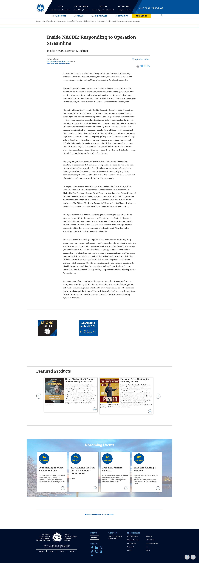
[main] (99, 264)
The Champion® (59, 21)
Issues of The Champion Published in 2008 (81, 21)
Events (129, 550)
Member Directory (133, 540)
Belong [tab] (103, 8)
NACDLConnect (132, 536)
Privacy (51, 551)
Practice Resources (152, 543)
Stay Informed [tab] (81, 8)
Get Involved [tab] (124, 8)
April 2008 (100, 21)
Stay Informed (47, 21)
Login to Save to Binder (142, 59)
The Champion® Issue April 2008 (58, 61)
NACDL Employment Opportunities (115, 537)
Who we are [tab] (157, 8)
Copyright (41, 551)
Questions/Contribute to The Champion (99, 514)
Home (38, 21)
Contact (72, 551)
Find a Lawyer (101, 16)
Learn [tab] (60, 8)
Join (147, 547)
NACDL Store (60, 16)
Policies (62, 551)
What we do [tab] (144, 8)
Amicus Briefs (131, 543)
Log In (148, 550)
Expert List (130, 547)
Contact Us (123, 16)
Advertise (149, 536)
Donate (80, 16)
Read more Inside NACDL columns (58, 63)
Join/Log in (141, 16)
